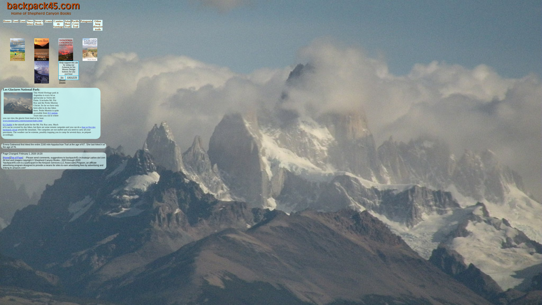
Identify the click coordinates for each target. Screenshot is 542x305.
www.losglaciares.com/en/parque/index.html (22, 120)
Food (16, 21)
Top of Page (17, 157)
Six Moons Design (62, 80)
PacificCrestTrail (75, 24)
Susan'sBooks (38, 22)
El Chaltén (7, 124)
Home (6, 157)
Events (48, 21)
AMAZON (72, 77)
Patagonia (86, 21)
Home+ (7, 21)
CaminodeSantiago (58, 24)
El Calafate (53, 113)
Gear (23, 21)
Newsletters (30, 22)
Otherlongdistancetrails (97, 25)
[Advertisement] (81, 107)
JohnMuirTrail (67, 24)
